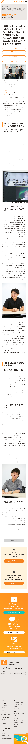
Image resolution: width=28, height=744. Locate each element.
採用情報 (3, 723)
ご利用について (5, 736)
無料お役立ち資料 (12, 612)
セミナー (3, 721)
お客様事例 (16, 709)
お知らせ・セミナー (6, 717)
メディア (16, 711)
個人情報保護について (6, 738)
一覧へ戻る (14, 540)
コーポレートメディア (18, 720)
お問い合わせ (4, 731)
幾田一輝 (5, 92)
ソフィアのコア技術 (18, 704)
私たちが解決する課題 (18, 702)
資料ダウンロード (5, 728)
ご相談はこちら (14, 583)
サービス (16, 700)
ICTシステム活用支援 (14, 48)
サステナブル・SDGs (18, 722)
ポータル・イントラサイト (13, 56)
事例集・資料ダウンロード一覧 (14, 561)
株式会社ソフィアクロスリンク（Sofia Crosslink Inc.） (12, 673)
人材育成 (16, 718)
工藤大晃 (5, 94)
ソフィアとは (4, 705)
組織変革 (16, 717)
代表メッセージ (4, 707)
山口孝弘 (5, 90)
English (3, 733)
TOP (2, 700)
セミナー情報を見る (12, 652)
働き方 (14, 59)
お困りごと (16, 706)
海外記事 (16, 724)
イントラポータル (14, 53)
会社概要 (3, 709)
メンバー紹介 (4, 712)
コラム (15, 726)
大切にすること (4, 710)
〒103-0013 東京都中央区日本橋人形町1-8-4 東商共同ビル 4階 (11, 668)
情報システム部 (14, 61)
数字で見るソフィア (5, 714)
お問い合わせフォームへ (12, 632)
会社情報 (3, 703)
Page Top (26, 672)
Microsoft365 (14, 51)
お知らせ (3, 719)
